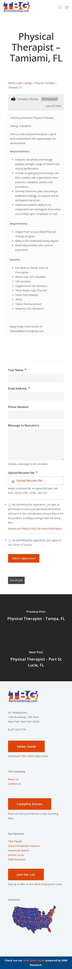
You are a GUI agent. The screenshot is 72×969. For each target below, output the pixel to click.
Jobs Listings (25, 83)
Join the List (26, 874)
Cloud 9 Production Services (24, 846)
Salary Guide (26, 746)
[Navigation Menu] (67, 7)
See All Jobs (16, 580)
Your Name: (16, 370)
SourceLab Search (18, 850)
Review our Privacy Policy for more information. (35, 528)
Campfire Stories (29, 804)
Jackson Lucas (16, 855)
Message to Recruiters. (24, 425)
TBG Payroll (14, 841)
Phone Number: (18, 407)
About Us (13, 779)
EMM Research (16, 859)
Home (11, 83)
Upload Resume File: (22, 473)
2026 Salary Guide (34, 960)
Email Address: (18, 388)
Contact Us (14, 783)
